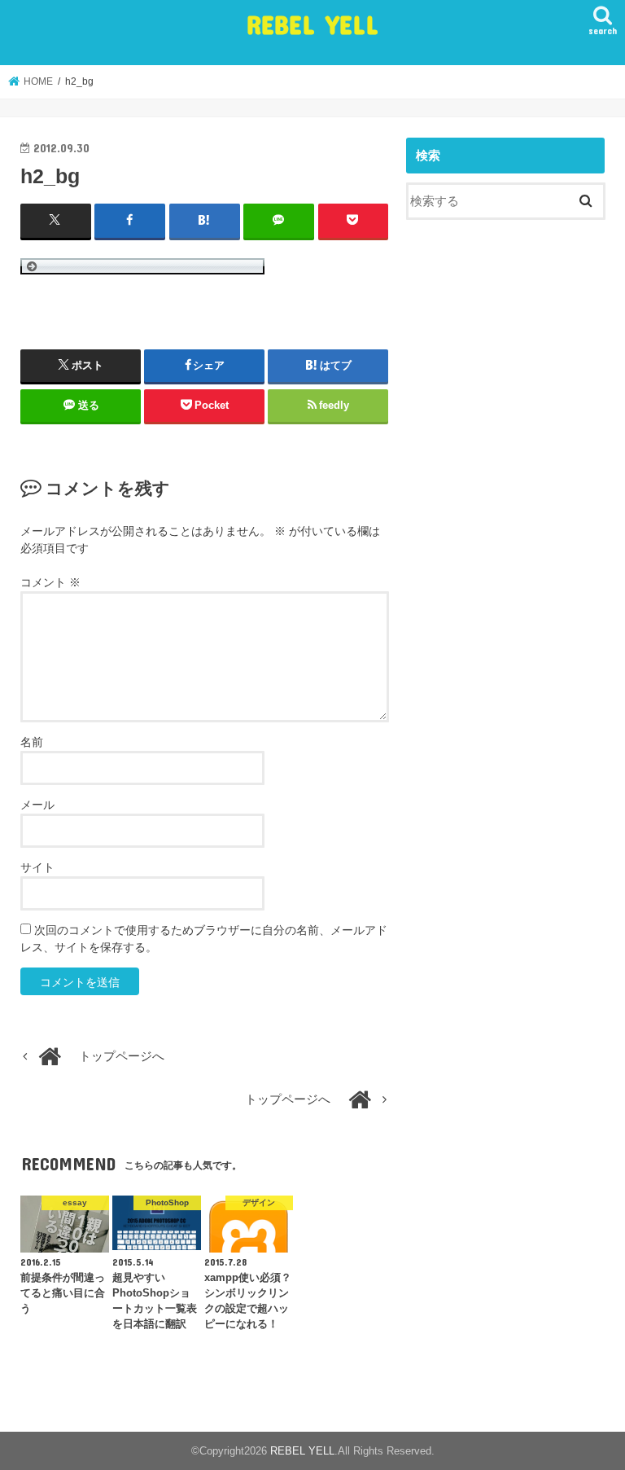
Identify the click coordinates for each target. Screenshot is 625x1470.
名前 (31, 741)
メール (37, 804)
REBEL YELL (312, 24)
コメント (50, 582)
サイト (37, 867)
